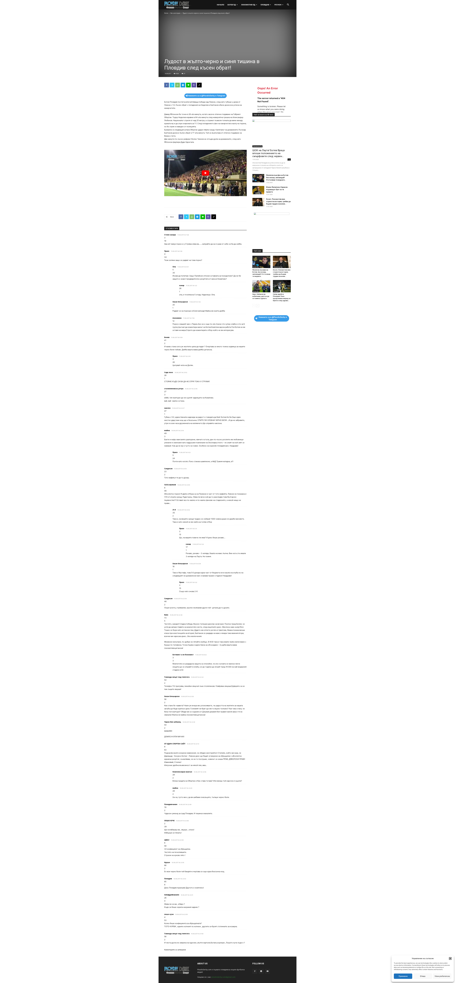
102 (289, 159)
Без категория (175, 13)
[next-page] (257, 305)
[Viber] (193, 85)
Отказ (422, 976)
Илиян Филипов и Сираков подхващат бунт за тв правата (276, 189)
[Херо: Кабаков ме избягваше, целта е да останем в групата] (261, 286)
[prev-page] (253, 305)
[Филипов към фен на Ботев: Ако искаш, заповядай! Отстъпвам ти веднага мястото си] (258, 178)
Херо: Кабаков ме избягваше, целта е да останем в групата (260, 296)
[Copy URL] (199, 85)
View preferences (442, 976)
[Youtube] (267, 971)
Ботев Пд (232, 5)
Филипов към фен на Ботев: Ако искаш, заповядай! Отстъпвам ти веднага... (277, 177)
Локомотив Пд (248, 5)
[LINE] (188, 85)
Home (166, 13)
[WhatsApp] (177, 85)
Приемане (403, 976)
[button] (450, 958)
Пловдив (265, 5)
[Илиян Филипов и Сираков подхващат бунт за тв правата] (258, 190)
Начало (220, 5)
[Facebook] (166, 85)
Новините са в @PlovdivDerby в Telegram (206, 96)
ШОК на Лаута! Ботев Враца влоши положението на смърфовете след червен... (268, 153)
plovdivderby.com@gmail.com (223, 977)
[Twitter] (172, 85)
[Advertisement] (205, 199)
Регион (277, 5)
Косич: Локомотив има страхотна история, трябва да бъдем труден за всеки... (278, 201)
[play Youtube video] (205, 173)
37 (184, 73)
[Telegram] (183, 85)
